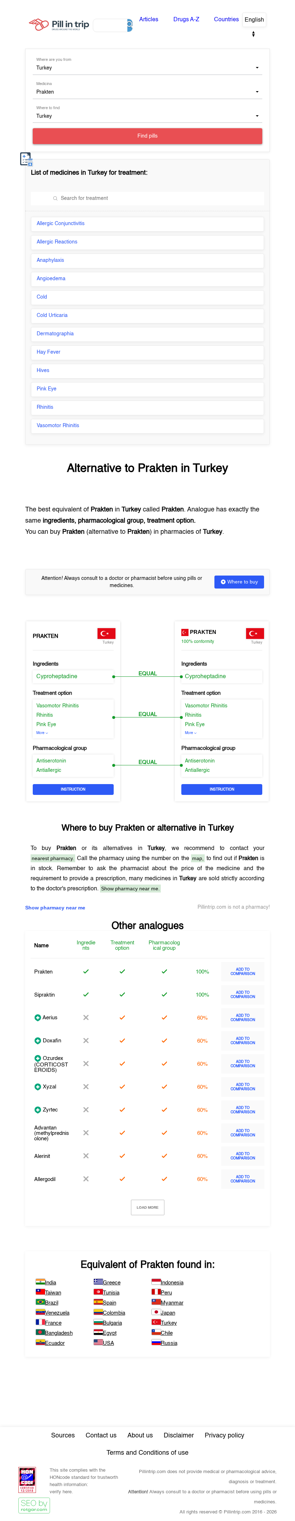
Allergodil (44, 1179)
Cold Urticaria (52, 315)
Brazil (51, 1303)
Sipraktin (44, 995)
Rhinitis (45, 407)
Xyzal (48, 1087)
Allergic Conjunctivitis (61, 223)
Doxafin (51, 1040)
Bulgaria (112, 1323)
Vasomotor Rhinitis (58, 425)
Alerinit (42, 1156)
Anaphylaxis (50, 260)
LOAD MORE (148, 1207)
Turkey (169, 1323)
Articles (148, 20)
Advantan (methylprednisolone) (51, 1133)
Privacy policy (224, 1435)
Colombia (114, 1313)
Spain (109, 1303)
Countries (226, 20)
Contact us (101, 1435)
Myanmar (172, 1303)
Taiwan (53, 1293)
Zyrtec (49, 1110)
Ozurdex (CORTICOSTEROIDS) (51, 1064)
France (53, 1323)
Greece (112, 1282)
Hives (43, 370)
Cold (42, 297)
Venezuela (57, 1313)
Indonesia (172, 1282)
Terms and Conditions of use (147, 1453)
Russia (169, 1343)
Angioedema (51, 278)
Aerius (49, 1017)
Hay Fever (48, 352)
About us (140, 1435)
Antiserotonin (51, 761)
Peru (166, 1293)
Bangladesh (59, 1333)
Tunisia (111, 1293)
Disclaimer (179, 1435)
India (50, 1282)
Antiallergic (48, 770)
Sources (63, 1435)
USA (108, 1343)
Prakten (45, 636)
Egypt (110, 1333)
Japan (168, 1313)
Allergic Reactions (57, 242)
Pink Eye (46, 389)
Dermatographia (55, 333)
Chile (167, 1333)
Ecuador (55, 1343)
